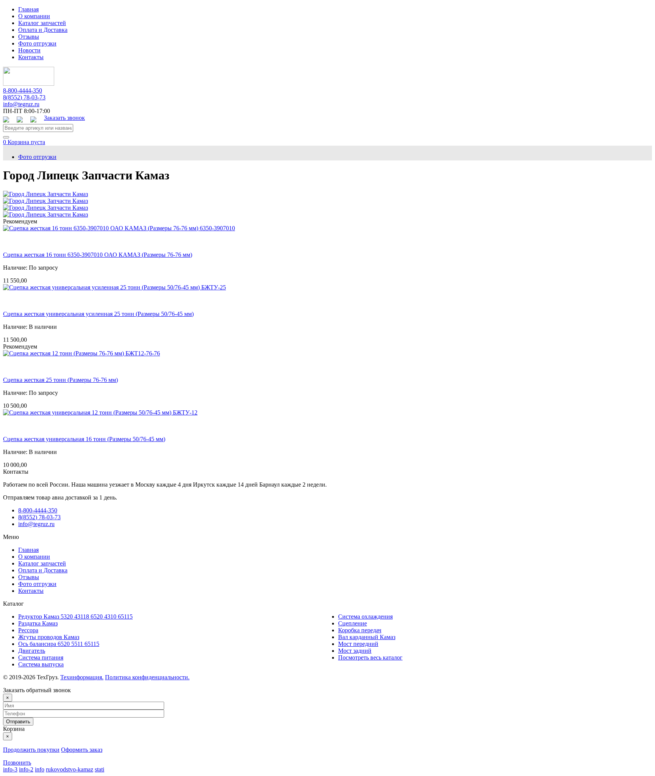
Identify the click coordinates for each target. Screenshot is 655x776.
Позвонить (17, 762)
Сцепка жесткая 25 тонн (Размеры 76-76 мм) (60, 380)
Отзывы (28, 36)
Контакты (31, 57)
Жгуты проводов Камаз (48, 637)
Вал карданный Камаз (366, 637)
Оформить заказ (81, 749)
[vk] (20, 120)
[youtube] (33, 120)
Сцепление (352, 623)
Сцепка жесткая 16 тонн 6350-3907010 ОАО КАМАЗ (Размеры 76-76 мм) (97, 254)
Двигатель (31, 650)
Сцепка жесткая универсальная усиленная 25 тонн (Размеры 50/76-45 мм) (98, 314)
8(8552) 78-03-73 (24, 97)
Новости (29, 50)
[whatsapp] (6, 120)
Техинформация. (81, 677)
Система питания (40, 657)
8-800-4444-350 (22, 90)
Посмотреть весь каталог (370, 657)
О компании (34, 16)
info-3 (10, 769)
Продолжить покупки (31, 749)
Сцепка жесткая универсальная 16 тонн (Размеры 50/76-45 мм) (84, 439)
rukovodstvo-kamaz (69, 769)
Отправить (18, 721)
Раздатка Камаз (38, 623)
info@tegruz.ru (21, 104)
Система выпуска (41, 664)
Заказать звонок (64, 118)
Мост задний (354, 650)
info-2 (26, 769)
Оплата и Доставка (42, 30)
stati (99, 769)
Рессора (28, 630)
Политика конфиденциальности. (147, 677)
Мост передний (358, 644)
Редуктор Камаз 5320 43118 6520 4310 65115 (75, 616)
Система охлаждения (365, 616)
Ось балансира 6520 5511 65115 (58, 644)
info (39, 769)
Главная (28, 9)
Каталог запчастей (42, 23)
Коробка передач (359, 630)
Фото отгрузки (37, 43)
